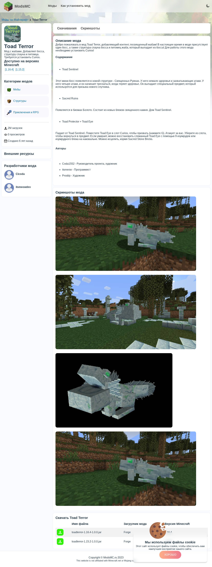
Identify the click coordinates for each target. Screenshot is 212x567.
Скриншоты (90, 28)
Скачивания (67, 28)
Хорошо (170, 554)
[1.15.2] (20, 69)
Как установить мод (75, 5)
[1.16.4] (9, 69)
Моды (52, 5)
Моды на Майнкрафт (15, 19)
